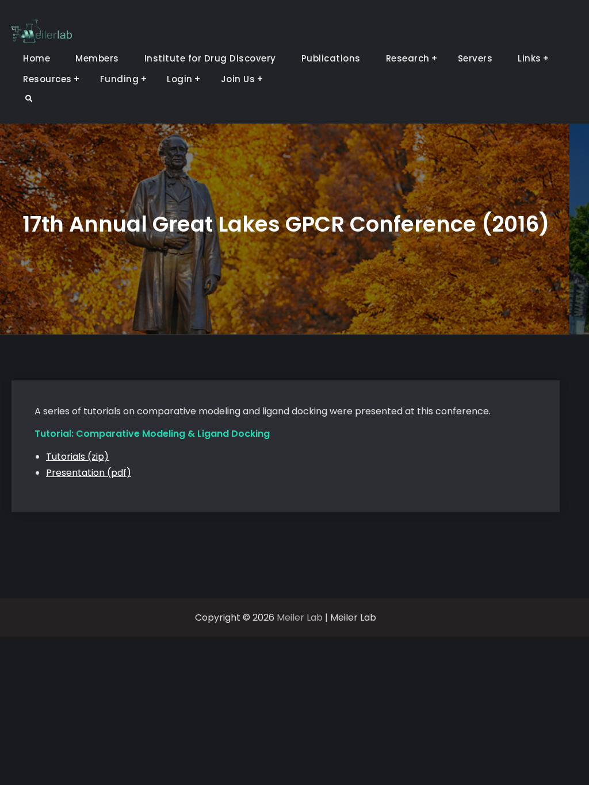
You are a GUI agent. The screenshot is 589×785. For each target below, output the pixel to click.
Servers (475, 58)
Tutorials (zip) (77, 456)
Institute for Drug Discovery (210, 58)
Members (97, 58)
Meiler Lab (300, 617)
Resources (47, 79)
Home (36, 58)
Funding (119, 79)
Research (408, 58)
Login (180, 79)
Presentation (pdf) (88, 472)
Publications (331, 58)
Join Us (238, 79)
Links (529, 58)
